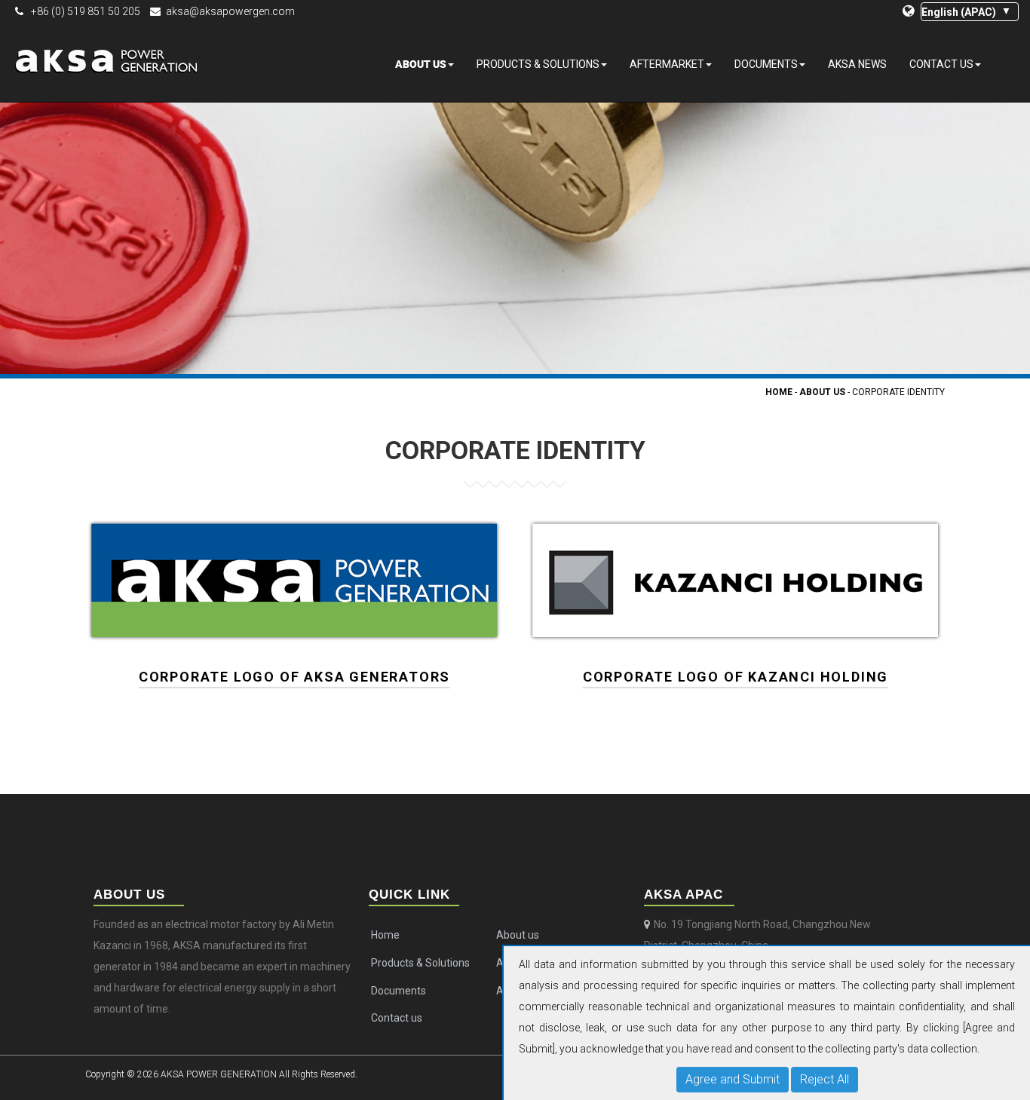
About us (420, 64)
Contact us (941, 64)
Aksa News (857, 64)
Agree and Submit (732, 1079)
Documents (766, 64)
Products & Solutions (538, 64)
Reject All (824, 1079)
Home (778, 392)
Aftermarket (667, 64)
